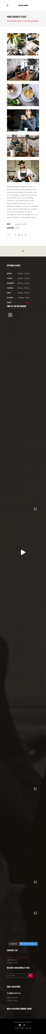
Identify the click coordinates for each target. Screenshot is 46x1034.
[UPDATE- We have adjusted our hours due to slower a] (23, 459)
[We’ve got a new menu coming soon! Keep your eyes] (23, 552)
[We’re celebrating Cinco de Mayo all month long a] (23, 894)
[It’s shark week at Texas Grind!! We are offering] (23, 397)
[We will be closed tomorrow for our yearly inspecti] (23, 646)
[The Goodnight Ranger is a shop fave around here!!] (23, 615)
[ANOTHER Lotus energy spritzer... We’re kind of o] (23, 770)
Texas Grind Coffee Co (15, 21)
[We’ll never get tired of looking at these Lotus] (23, 832)
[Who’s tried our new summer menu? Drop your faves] (23, 428)
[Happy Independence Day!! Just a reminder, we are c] (23, 583)
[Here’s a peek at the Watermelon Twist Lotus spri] (23, 490)
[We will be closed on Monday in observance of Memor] (23, 739)
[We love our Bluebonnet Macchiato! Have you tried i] (23, 366)
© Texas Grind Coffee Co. (23, 1022)
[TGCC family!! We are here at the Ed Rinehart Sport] (23, 801)
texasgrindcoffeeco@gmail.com (18, 957)
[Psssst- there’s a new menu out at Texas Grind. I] (23, 521)
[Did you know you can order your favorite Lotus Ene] (23, 863)
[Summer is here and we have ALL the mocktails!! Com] (23, 677)
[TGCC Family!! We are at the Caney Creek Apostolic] (23, 925)
